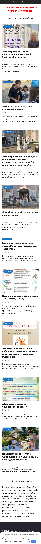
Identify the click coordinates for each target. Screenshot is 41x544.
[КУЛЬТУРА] (20, 47)
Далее (29, 481)
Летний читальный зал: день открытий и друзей (17, 107)
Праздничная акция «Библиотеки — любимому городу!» (20, 297)
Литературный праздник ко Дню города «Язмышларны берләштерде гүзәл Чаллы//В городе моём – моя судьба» (19, 160)
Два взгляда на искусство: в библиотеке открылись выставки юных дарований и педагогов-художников (20, 352)
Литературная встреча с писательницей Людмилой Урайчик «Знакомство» (16, 54)
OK (33, 541)
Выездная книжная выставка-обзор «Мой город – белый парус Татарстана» (19, 246)
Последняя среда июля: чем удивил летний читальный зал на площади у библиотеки (20, 457)
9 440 (21, 481)
